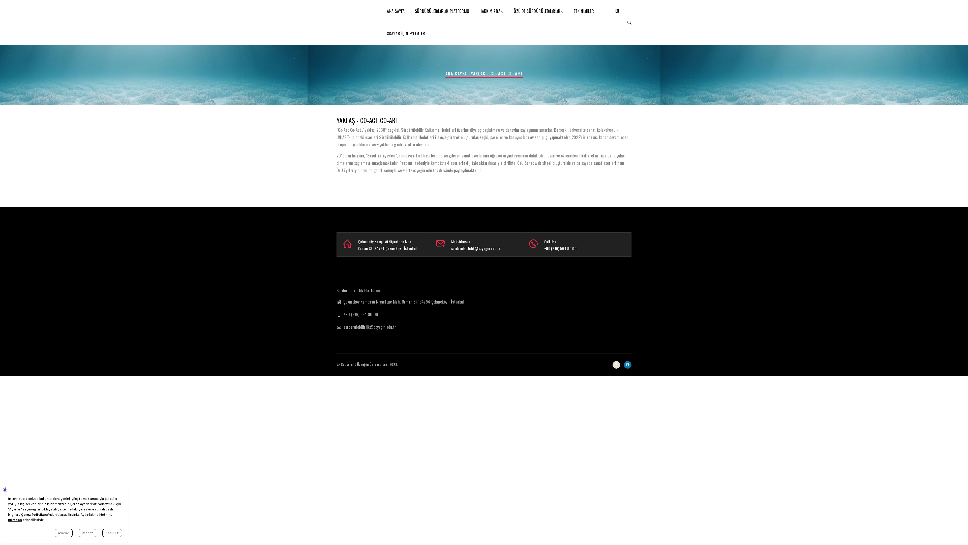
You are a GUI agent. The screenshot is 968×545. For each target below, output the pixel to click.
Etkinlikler (584, 11)
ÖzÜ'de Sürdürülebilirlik (537, 11)
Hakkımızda (489, 11)
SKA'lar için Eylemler (406, 34)
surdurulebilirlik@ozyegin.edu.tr (369, 327)
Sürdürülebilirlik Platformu (442, 11)
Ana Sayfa (396, 11)
